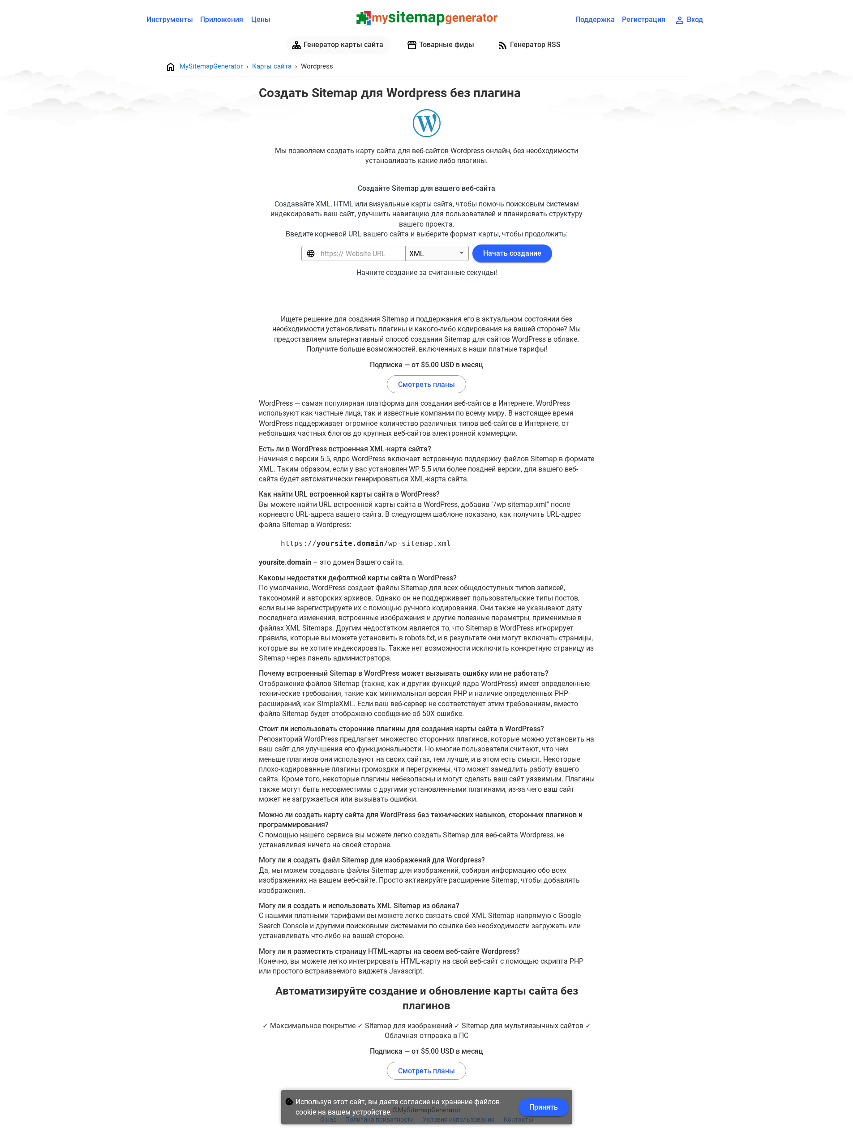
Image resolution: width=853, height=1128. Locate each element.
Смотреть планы (426, 384)
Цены (260, 19)
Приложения (221, 19)
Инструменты (169, 19)
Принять (543, 1107)
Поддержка (595, 19)
